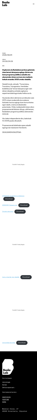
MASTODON (6, 397)
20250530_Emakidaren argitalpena (13, 196)
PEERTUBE (5, 399)
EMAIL (4, 402)
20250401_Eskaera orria (9, 205)
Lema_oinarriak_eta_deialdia (10, 277)
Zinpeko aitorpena (7, 211)
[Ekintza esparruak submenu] (14, 387)
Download (9, 199)
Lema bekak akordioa (8, 342)
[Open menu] (33, 4)
